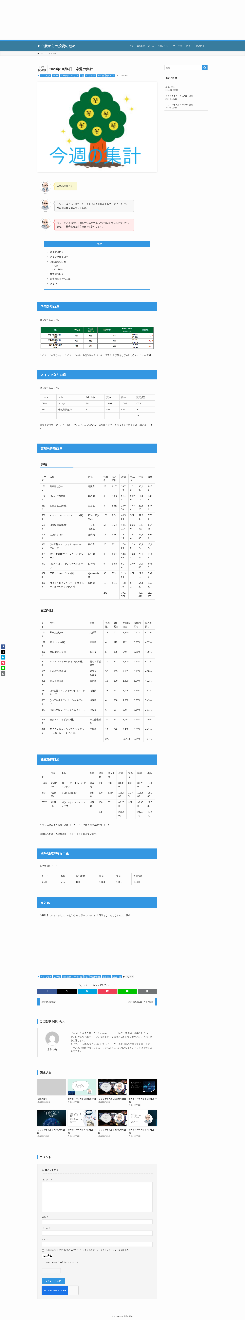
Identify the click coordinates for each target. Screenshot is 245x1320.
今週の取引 (171, 88)
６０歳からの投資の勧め (56, 46)
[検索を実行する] (205, 67)
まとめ (53, 283)
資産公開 (101, 76)
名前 (45, 1217)
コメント (47, 1179)
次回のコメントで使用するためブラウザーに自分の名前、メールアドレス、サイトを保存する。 (87, 1250)
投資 (82, 76)
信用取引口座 (57, 252)
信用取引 (55, 76)
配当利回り (59, 269)
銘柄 (56, 265)
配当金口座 (110, 76)
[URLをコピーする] (147, 991)
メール (46, 1228)
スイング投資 (45, 76)
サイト (45, 1239)
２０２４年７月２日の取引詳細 (179, 97)
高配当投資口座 (58, 261)
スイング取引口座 (59, 257)
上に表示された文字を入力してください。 (61, 1262)
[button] (47, 991)
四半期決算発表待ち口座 (69, 76)
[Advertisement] (85, 20)
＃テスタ (129, 977)
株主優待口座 (90, 76)
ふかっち (52, 1049)
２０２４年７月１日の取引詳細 (179, 106)
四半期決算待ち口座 (60, 278)
